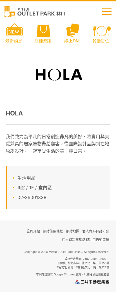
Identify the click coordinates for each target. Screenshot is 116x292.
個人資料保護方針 (95, 231)
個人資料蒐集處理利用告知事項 (85, 240)
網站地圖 (72, 231)
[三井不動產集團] (92, 283)
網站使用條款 (53, 231)
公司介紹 (33, 231)
